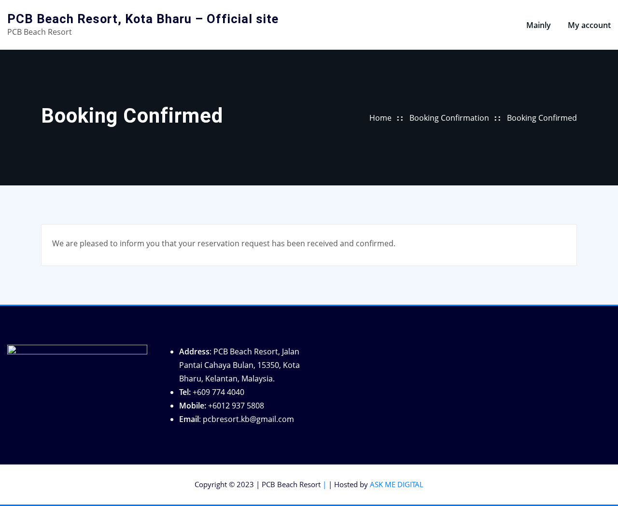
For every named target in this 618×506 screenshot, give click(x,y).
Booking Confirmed (542, 117)
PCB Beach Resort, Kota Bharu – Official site (143, 19)
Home (380, 117)
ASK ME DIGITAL (396, 484)
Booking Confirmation (449, 117)
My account (589, 25)
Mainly (538, 25)
